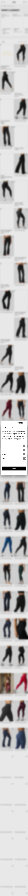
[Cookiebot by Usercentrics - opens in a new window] (17, 423)
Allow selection (14, 472)
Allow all (14, 468)
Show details (21, 464)
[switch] (24, 450)
